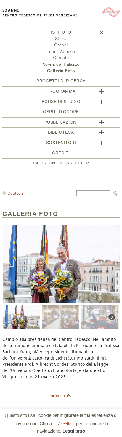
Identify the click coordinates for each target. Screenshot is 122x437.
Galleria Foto (61, 71)
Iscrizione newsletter (61, 163)
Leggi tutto (73, 430)
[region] (61, 304)
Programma (61, 91)
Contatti (61, 58)
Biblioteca (61, 132)
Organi (61, 45)
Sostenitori (61, 142)
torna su (57, 395)
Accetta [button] (64, 424)
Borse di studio (61, 101)
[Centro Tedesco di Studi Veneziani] (61, 28)
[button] (10, 263)
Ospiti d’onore (61, 112)
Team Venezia (61, 51)
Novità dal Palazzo (61, 64)
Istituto (61, 32)
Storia (61, 39)
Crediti (61, 153)
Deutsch (15, 193)
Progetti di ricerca (61, 81)
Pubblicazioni (61, 122)
